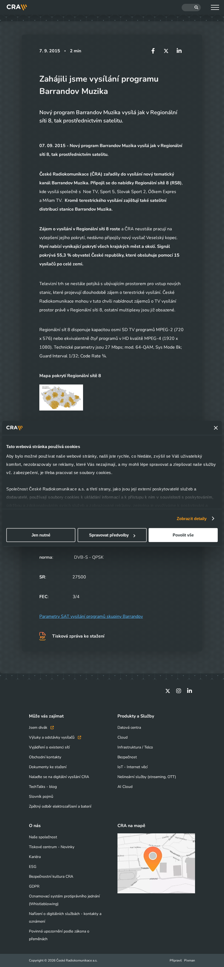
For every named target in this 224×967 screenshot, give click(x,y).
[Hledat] (191, 7)
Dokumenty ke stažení (47, 767)
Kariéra (35, 856)
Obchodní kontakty (45, 757)
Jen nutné (40, 535)
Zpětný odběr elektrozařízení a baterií (60, 806)
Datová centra (129, 727)
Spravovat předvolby (109, 535)
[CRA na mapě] (156, 863)
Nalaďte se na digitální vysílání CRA (59, 776)
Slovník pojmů (41, 796)
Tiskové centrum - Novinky (51, 847)
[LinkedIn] (189, 690)
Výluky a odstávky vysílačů (52, 737)
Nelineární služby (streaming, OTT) (146, 776)
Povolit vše (183, 535)
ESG (32, 866)
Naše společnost (43, 837)
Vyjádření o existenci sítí (49, 747)
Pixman (189, 960)
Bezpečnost (127, 757)
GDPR (34, 886)
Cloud (122, 737)
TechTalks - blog (43, 786)
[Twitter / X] (167, 690)
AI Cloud (124, 786)
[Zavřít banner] (216, 428)
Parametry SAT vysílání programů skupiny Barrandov (91, 616)
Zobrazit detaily (192, 518)
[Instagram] (178, 690)
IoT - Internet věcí (132, 767)
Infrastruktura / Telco (135, 747)
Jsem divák (38, 727)
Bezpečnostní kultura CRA (51, 876)
